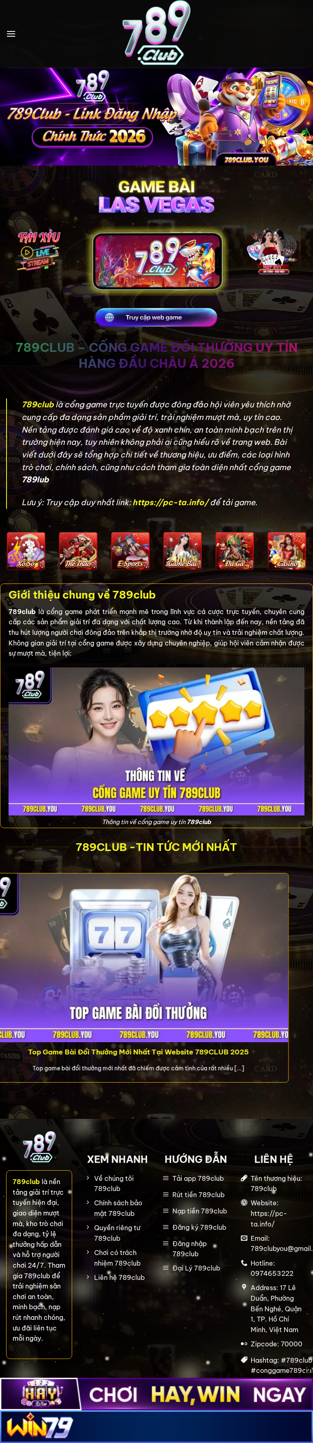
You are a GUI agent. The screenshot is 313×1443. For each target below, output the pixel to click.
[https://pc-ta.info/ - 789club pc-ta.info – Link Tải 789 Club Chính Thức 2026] (156, 34)
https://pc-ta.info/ (170, 502)
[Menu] (11, 34)
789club (38, 404)
